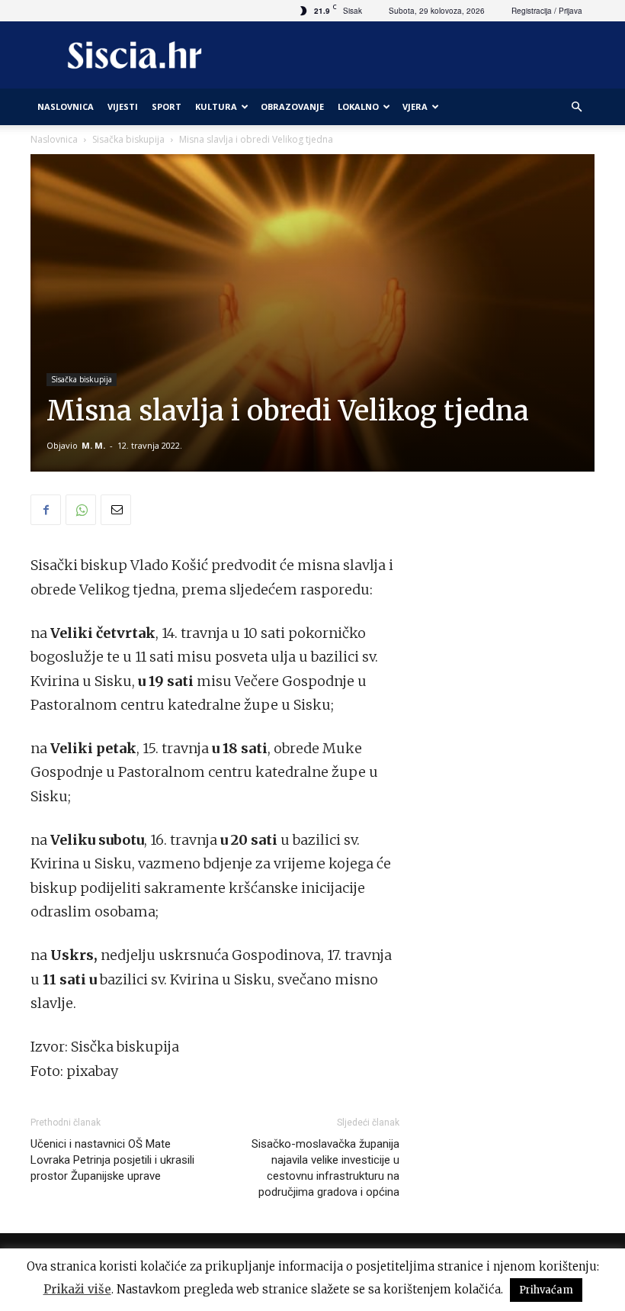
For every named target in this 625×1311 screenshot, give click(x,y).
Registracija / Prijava (546, 10)
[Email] (116, 509)
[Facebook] (45, 509)
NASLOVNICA (65, 106)
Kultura (216, 106)
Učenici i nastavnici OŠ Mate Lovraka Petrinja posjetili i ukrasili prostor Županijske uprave (112, 1160)
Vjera (415, 106)
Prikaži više (77, 1289)
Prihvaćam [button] (546, 1290)
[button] (576, 107)
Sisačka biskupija (128, 139)
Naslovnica (54, 139)
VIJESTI (122, 106)
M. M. (93, 445)
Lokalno (358, 106)
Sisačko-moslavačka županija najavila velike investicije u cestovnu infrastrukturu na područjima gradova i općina (325, 1168)
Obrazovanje (292, 106)
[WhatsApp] (81, 509)
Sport (166, 106)
